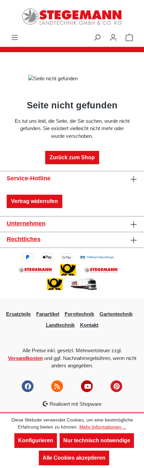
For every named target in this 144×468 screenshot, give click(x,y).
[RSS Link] (57, 386)
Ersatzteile (18, 314)
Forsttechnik (79, 314)
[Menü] (15, 37)
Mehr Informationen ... (103, 427)
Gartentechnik (116, 314)
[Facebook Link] (27, 386)
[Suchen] (97, 37)
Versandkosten (25, 358)
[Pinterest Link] (116, 386)
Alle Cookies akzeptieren (74, 458)
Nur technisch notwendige (96, 440)
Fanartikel (47, 314)
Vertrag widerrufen (34, 201)
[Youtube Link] (87, 386)
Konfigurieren (35, 440)
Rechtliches (24, 239)
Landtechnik (60, 325)
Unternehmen (26, 223)
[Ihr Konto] (113, 37)
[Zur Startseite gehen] (72, 16)
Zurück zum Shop (72, 157)
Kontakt (89, 325)
